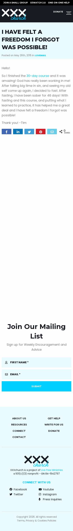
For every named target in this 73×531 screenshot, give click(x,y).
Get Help (54, 418)
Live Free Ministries (52, 470)
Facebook (20, 489)
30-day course (37, 76)
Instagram (49, 494)
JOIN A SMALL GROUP (15, 2)
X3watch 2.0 (38, 2)
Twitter (18, 494)
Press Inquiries (52, 499)
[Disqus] (36, 180)
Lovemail (40, 55)
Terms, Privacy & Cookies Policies (36, 520)
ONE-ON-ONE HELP (59, 2)
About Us (19, 418)
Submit (36, 386)
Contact (19, 437)
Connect (19, 430)
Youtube (48, 489)
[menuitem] (16, 2)
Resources (19, 424)
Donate (58, 11)
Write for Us (53, 424)
